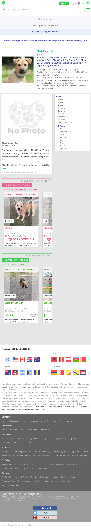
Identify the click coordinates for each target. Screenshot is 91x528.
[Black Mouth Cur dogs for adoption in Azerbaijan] (76, 359)
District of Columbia (65, 122)
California (61, 111)
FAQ (22, 430)
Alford (62, 129)
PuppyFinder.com (10, 494)
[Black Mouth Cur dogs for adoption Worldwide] (8, 359)
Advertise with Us (8, 464)
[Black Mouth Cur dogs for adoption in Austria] (68, 359)
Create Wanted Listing (42, 451)
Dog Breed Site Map (9, 477)
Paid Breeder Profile (57, 464)
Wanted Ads (72, 464)
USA (59, 97)
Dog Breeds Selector (62, 438)
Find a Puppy (6, 438)
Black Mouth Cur (10, 143)
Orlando (66, 406)
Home (4, 421)
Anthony (63, 149)
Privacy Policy (69, 421)
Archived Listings (63, 481)
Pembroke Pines (38, 409)
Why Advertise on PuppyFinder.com (34, 468)
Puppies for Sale (20, 438)
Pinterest (46, 517)
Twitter (46, 512)
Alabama (61, 100)
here (4, 168)
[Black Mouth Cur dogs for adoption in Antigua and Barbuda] (15, 372)
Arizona (61, 105)
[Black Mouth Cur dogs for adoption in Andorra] (61, 359)
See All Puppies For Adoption (35, 180)
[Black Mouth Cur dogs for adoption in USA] (15, 359)
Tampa (44, 406)
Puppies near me (59, 455)
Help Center (31, 430)
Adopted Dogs (49, 481)
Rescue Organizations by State (29, 481)
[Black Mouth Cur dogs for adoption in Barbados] (37, 372)
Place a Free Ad (23, 464)
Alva (61, 143)
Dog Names (6, 442)
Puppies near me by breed (78, 455)
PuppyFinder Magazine (10, 430)
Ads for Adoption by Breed (48, 477)
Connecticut (62, 117)
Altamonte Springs (66, 132)
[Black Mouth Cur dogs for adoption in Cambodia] (83, 372)
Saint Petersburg (55, 406)
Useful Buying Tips (59, 451)
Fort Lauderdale (8, 409)
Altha (62, 134)
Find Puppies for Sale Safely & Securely (16, 451)
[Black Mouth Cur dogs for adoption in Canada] (22, 359)
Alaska (60, 102)
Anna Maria (64, 146)
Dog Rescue (47, 438)
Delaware (61, 119)
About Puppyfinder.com (18, 421)
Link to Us (44, 421)
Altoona (63, 137)
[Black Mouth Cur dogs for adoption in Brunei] (76, 372)
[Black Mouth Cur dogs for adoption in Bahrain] (61, 372)
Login (73, 3)
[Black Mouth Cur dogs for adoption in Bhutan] (68, 372)
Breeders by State (8, 481)
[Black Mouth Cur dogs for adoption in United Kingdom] (29, 359)
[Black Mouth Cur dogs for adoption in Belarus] (83, 359)
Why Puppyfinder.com (10, 468)
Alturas (62, 140)
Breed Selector (21, 498)
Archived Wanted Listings (11, 485)
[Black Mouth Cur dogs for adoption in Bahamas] (29, 372)
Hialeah (74, 406)
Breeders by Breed (68, 477)
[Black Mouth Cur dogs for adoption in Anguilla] (8, 372)
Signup (64, 3)
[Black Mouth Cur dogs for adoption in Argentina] (22, 372)
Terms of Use (56, 421)
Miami (37, 406)
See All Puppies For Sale (38, 255)
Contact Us (34, 421)
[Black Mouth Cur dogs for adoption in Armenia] (54, 372)
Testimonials (44, 430)
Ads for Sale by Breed (28, 477)
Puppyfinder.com (8, 496)
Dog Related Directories (22, 442)
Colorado (61, 114)
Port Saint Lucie (23, 409)
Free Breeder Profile (39, 464)
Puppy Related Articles (78, 451)
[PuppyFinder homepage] (3, 3)
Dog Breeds (77, 438)
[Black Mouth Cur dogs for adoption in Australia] (37, 359)
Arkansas (61, 108)
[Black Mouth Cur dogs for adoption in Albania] (54, 359)
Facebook (46, 508)
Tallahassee (84, 406)
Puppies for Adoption (42, 455)
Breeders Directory (24, 455)
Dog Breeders (34, 438)
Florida (62, 126)
